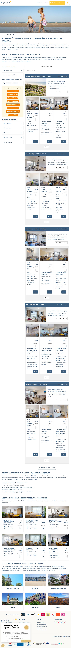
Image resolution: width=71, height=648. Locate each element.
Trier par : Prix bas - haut (46, 66)
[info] (36, 119)
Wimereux (35, 607)
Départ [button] (15, 83)
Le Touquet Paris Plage (58, 589)
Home (3, 34)
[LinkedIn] (61, 622)
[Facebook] (55, 622)
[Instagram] (64, 622)
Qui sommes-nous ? (24, 622)
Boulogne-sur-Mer (13, 589)
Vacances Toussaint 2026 (12, 91)
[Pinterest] (58, 622)
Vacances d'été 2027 (12, 114)
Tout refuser (6, 641)
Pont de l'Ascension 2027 (12, 108)
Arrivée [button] (8, 83)
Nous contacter (40, 622)
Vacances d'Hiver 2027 (13, 97)
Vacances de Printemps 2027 (13, 104)
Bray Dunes (35, 589)
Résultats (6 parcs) (30, 70)
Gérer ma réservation (42, 630)
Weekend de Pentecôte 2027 (13, 111)
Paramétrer (15, 641)
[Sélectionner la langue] (46, 3)
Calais (13, 607)
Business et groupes (41, 624)
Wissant (58, 607)
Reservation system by (61, 636)
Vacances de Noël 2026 (13, 94)
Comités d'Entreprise (42, 626)
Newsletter (39, 628)
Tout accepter (25, 641)
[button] (12, 70)
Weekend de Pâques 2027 (12, 101)
